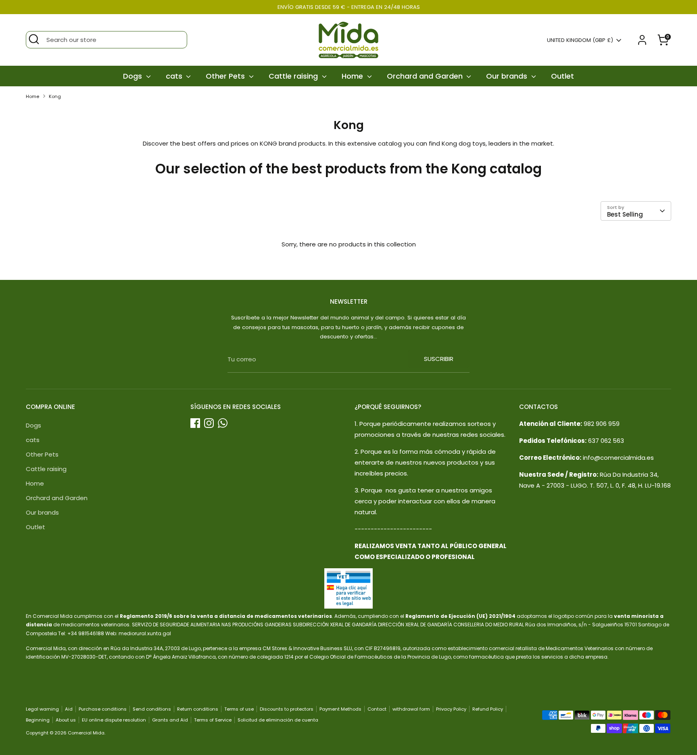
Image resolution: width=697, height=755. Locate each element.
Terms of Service (213, 720)
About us (66, 720)
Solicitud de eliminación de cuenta (278, 720)
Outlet (562, 76)
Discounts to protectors (286, 709)
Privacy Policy (451, 709)
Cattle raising (294, 76)
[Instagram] (209, 423)
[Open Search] (34, 39)
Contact (376, 709)
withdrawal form (411, 709)
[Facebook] (195, 423)
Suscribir (438, 359)
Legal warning (42, 709)
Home (353, 76)
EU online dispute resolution (114, 720)
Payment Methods (340, 709)
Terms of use (239, 709)
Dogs (133, 76)
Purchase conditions (103, 709)
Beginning (38, 720)
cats (175, 76)
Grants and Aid (170, 720)
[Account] (642, 40)
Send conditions (152, 709)
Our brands (507, 76)
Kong (55, 96)
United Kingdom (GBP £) (580, 40)
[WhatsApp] (222, 423)
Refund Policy (487, 709)
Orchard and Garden (426, 76)
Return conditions (197, 709)
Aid (69, 709)
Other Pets (226, 76)
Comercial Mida (86, 733)
